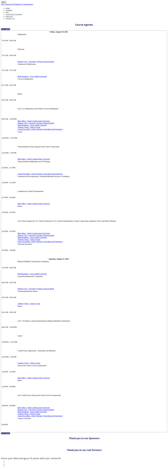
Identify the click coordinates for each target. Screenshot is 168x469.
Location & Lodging (13, 14)
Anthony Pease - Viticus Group (29, 127)
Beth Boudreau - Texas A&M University (32, 76)
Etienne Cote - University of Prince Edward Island (36, 62)
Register (9, 16)
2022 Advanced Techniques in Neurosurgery (17, 4)
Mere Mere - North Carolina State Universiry (34, 121)
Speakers (8, 10)
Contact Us (10, 18)
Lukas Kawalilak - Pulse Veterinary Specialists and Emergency (40, 129)
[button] (5, 29)
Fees (7, 12)
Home (7, 8)
